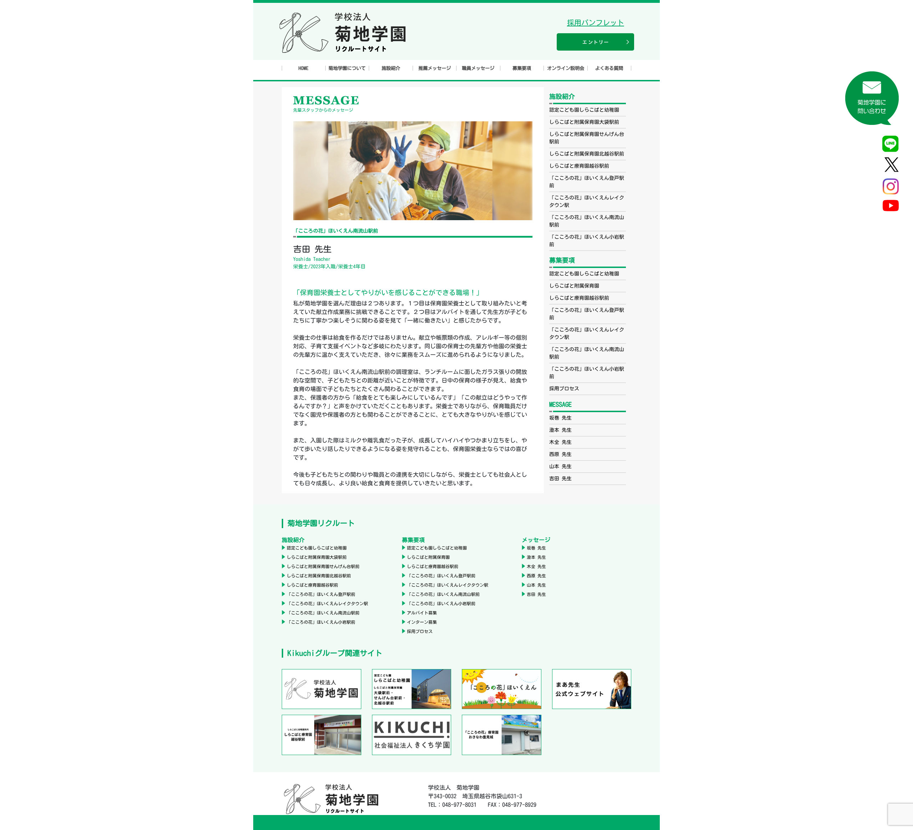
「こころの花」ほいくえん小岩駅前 (321, 622)
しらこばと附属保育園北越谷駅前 (586, 153)
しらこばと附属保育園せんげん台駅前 (323, 566)
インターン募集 (422, 622)
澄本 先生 (560, 429)
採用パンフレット (595, 22)
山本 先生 (560, 466)
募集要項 (521, 68)
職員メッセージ (478, 68)
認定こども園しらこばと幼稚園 (584, 109)
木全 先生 (560, 442)
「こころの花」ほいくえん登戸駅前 (321, 594)
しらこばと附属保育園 (574, 285)
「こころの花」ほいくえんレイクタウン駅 (327, 603)
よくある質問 (609, 68)
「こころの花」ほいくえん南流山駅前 (323, 613)
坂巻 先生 (560, 417)
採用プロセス (564, 388)
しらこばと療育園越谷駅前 (579, 165)
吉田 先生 (560, 478)
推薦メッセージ (434, 68)
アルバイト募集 (422, 613)
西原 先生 (560, 454)
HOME (303, 68)
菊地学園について (347, 68)
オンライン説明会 (565, 68)
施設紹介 (391, 68)
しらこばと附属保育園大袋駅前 (584, 122)
